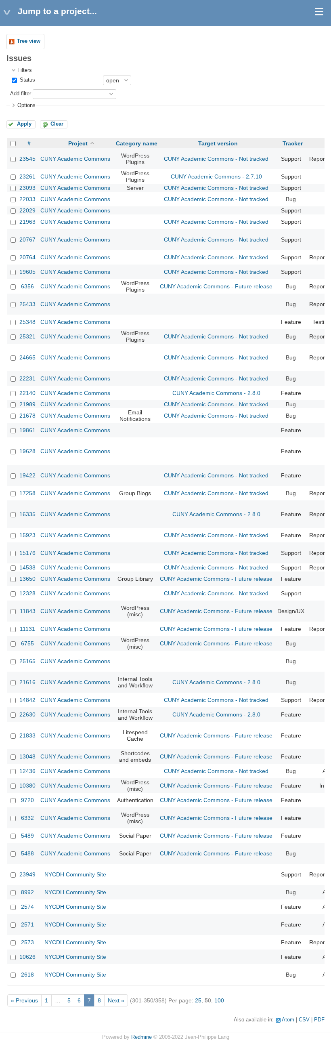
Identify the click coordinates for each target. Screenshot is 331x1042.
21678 (27, 415)
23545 (27, 158)
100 (219, 1000)
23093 (27, 188)
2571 (27, 924)
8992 (27, 892)
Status (26, 80)
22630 (27, 714)
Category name (136, 143)
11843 (28, 611)
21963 (27, 221)
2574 (27, 906)
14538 (27, 567)
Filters (24, 70)
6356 (27, 286)
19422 (27, 475)
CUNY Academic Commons (75, 158)
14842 (27, 700)
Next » (116, 1000)
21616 (27, 682)
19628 (27, 451)
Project (78, 143)
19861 (27, 430)
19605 (27, 272)
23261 (27, 176)
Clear (56, 124)
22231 (27, 378)
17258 (27, 493)
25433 (27, 304)
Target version (218, 143)
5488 (27, 853)
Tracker (293, 143)
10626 (27, 957)
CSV (304, 1020)
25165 (27, 661)
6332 (27, 818)
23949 (27, 874)
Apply (24, 124)
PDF (319, 1020)
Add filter (20, 94)
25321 (27, 336)
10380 (27, 785)
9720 (27, 800)
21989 (27, 404)
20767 (27, 239)
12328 (27, 593)
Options (26, 105)
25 (198, 1000)
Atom (288, 1020)
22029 (27, 210)
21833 (27, 735)
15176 (27, 553)
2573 (27, 942)
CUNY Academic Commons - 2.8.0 (216, 393)
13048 (27, 756)
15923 (27, 535)
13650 (27, 579)
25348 (27, 322)
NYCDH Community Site (75, 874)
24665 (27, 357)
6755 (27, 643)
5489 (27, 835)
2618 (27, 974)
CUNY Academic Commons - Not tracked (216, 158)
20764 (27, 257)
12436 (27, 771)
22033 (27, 199)
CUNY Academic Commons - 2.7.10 (216, 176)
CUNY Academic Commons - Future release (216, 286)
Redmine (141, 1037)
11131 (27, 629)
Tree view (28, 41)
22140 (27, 393)
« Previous (24, 1000)
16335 (27, 514)
